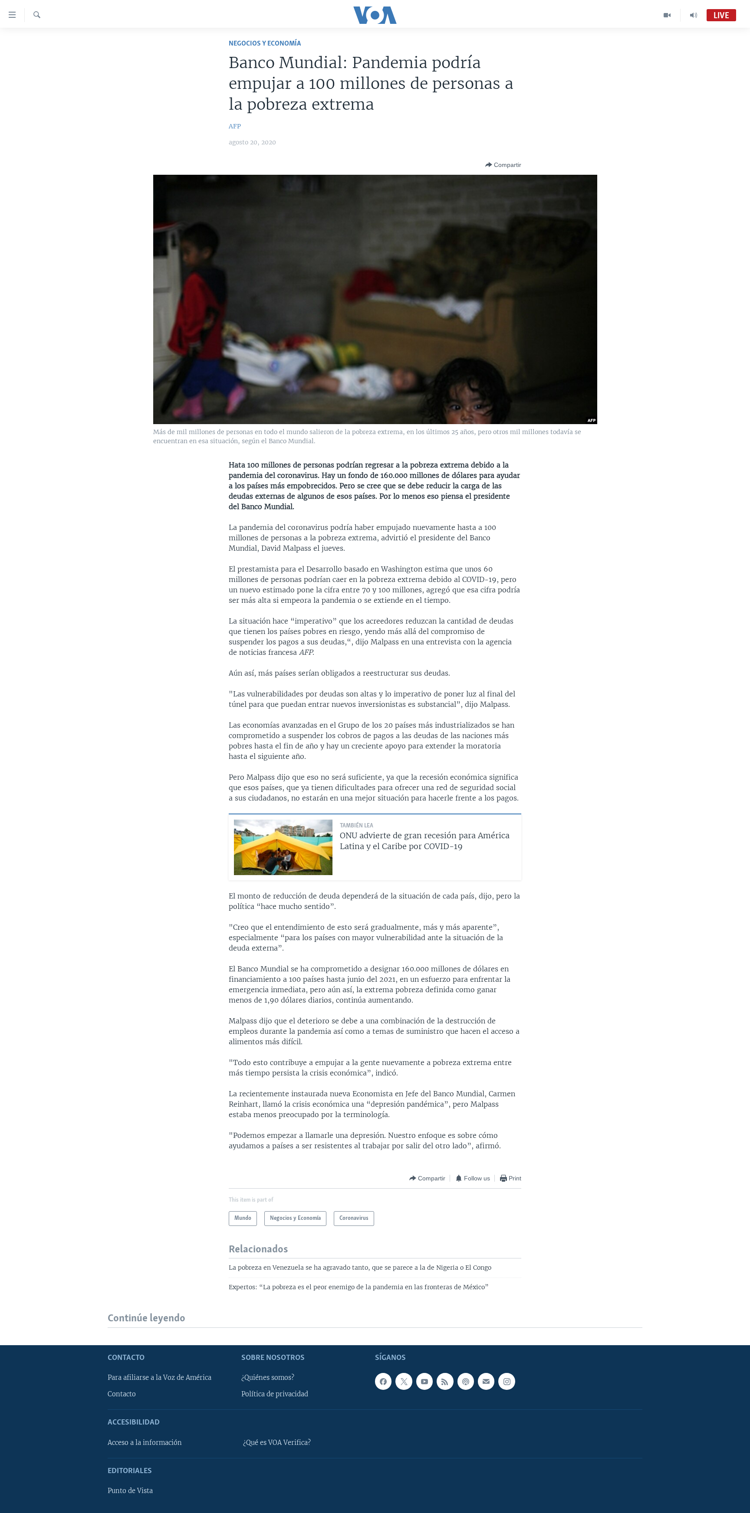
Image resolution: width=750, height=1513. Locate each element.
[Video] (667, 15)
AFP (235, 126)
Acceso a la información (145, 1442)
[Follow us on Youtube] (424, 1381)
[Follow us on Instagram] (506, 1381)
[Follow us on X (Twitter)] (403, 1381)
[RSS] (445, 1381)
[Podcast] (465, 1381)
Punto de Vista (130, 1491)
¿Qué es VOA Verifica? (277, 1442)
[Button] (503, 165)
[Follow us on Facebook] (383, 1381)
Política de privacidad (274, 1394)
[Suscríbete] (486, 1381)
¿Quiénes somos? (267, 1378)
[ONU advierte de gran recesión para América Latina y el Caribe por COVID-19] (283, 847)
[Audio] (694, 15)
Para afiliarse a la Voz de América (159, 1378)
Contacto (122, 1394)
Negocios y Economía (265, 43)
